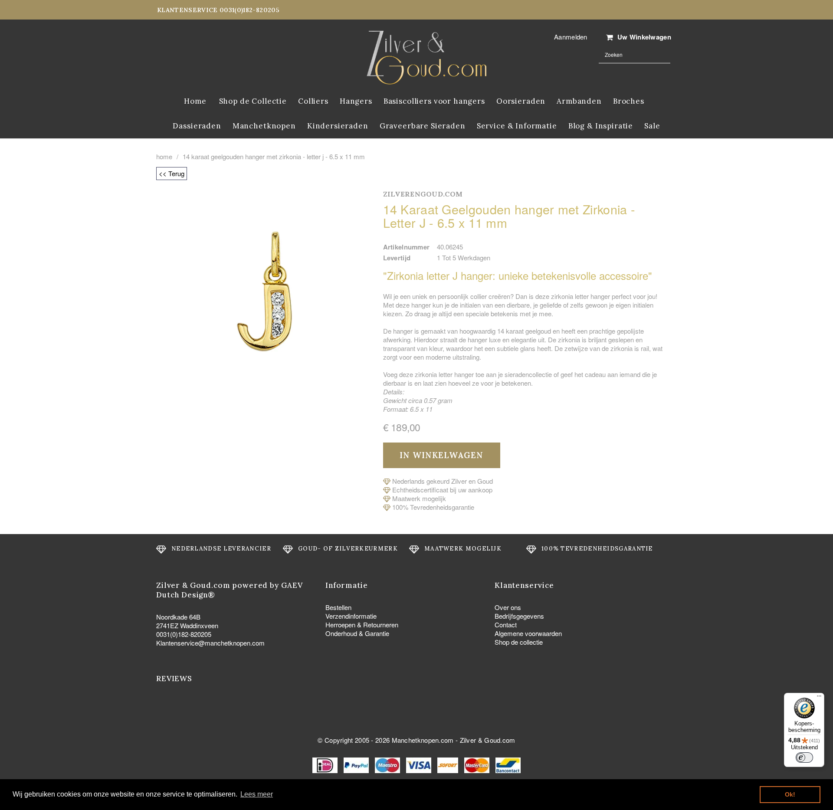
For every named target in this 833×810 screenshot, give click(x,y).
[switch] (804, 757)
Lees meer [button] (256, 794)
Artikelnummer (406, 247)
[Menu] (819, 698)
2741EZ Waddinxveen (187, 625)
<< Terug (171, 173)
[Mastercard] (477, 764)
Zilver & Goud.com (487, 739)
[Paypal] (357, 764)
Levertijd (397, 257)
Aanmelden (570, 36)
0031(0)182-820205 (183, 634)
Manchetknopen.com (423, 739)
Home (164, 157)
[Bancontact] (508, 764)
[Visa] (419, 764)
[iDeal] (325, 764)
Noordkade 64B (178, 616)
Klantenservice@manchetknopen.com (210, 642)
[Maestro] (388, 764)
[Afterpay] (448, 764)
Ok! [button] (790, 794)
